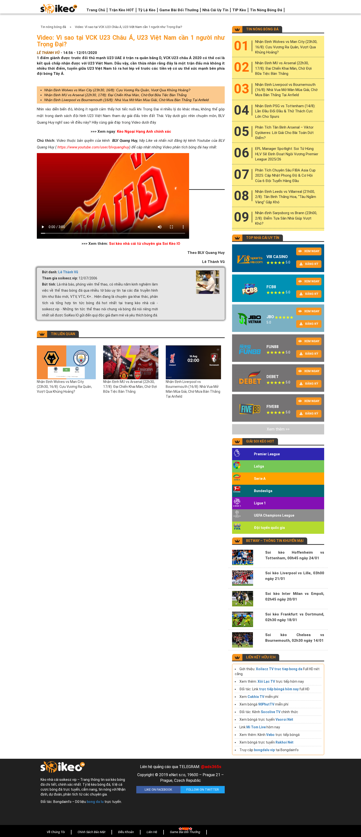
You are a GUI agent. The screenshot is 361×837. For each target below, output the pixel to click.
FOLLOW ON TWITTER (202, 789)
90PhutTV (266, 704)
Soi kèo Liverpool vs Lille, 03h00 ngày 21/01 (294, 576)
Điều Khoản (126, 832)
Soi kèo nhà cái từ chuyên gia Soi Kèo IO (144, 243)
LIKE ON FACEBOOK (158, 789)
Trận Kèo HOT (121, 10)
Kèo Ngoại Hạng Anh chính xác (144, 131)
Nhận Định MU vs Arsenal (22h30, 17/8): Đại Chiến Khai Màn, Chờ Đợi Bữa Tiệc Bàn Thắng (115, 95)
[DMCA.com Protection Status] (276, 793)
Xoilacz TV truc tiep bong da (279, 669)
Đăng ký (311, 264)
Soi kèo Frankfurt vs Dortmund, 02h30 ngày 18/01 (294, 617)
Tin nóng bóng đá (266, 10)
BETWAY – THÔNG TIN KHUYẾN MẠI (275, 541)
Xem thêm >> (278, 429)
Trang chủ (95, 10)
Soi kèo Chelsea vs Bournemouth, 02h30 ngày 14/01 (294, 638)
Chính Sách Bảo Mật (91, 832)
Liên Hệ (152, 832)
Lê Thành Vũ (68, 272)
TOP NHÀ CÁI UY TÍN (262, 238)
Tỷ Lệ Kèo (146, 10)
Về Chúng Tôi (56, 832)
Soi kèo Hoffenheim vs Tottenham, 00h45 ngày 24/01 (294, 555)
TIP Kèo (239, 10)
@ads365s (211, 766)
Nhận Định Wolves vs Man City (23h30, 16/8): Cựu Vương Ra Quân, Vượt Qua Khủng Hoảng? (117, 90)
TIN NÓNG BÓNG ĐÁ (262, 29)
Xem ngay (311, 251)
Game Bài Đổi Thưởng (178, 10)
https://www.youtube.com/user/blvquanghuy (93, 147)
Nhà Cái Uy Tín (215, 10)
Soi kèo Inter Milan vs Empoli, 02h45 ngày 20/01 (294, 596)
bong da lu (95, 802)
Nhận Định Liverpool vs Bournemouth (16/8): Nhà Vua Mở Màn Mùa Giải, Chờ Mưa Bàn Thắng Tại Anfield (126, 100)
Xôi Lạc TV (266, 681)
